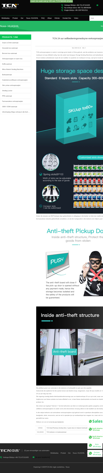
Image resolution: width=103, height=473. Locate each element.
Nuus (67, 467)
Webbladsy (6, 18)
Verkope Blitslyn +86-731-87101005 (77, 5)
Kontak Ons (67, 18)
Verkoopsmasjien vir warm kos (12, 59)
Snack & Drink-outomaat (10, 43)
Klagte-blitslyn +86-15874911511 (76, 10)
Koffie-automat (7, 64)
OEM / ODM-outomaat (9, 106)
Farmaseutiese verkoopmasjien (12, 101)
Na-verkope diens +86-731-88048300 (77, 8)
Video (76, 18)
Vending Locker (7, 90)
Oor (22, 18)
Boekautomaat (7, 74)
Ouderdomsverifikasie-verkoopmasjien (15, 80)
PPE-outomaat (7, 96)
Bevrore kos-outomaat (9, 53)
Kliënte (57, 18)
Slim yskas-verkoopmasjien (11, 85)
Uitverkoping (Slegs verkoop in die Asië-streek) (16, 112)
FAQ (42, 18)
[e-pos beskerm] (58, 422)
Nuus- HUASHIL (32, 18)
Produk (15, 18)
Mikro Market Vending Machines (12, 69)
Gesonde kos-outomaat (10, 48)
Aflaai (49, 18)
